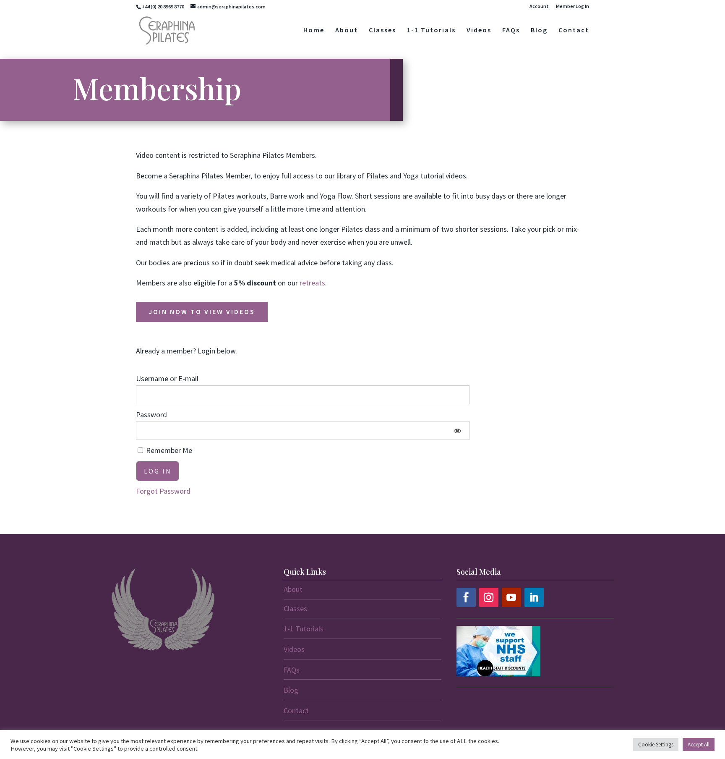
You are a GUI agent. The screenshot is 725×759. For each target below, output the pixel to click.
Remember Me (168, 450)
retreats (312, 283)
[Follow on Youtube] (511, 597)
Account (539, 6)
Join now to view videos (202, 311)
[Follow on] (556, 597)
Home (313, 30)
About (346, 30)
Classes (382, 30)
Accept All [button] (698, 744)
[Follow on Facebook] (466, 597)
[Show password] (457, 430)
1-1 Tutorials (431, 30)
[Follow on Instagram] (488, 597)
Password (151, 414)
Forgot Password (163, 491)
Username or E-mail (167, 378)
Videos (479, 30)
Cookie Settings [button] (655, 744)
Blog (539, 30)
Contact (573, 30)
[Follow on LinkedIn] (534, 597)
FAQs (511, 30)
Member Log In (572, 6)
